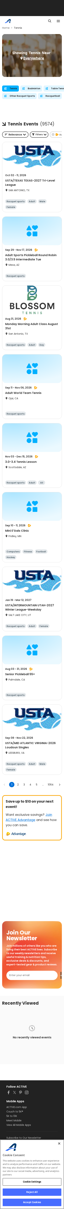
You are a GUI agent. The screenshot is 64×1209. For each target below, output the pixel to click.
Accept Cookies (32, 1202)
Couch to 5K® (14, 1111)
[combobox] (15, 135)
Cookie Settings (32, 1181)
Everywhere (33, 58)
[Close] (59, 1143)
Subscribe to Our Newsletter (23, 1138)
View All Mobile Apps (18, 1125)
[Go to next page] (59, 784)
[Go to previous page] (4, 784)
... (43, 784)
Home (6, 28)
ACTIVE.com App (16, 1107)
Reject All (32, 1192)
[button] (39, 135)
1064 (51, 784)
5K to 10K (11, 1116)
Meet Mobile (14, 1120)
